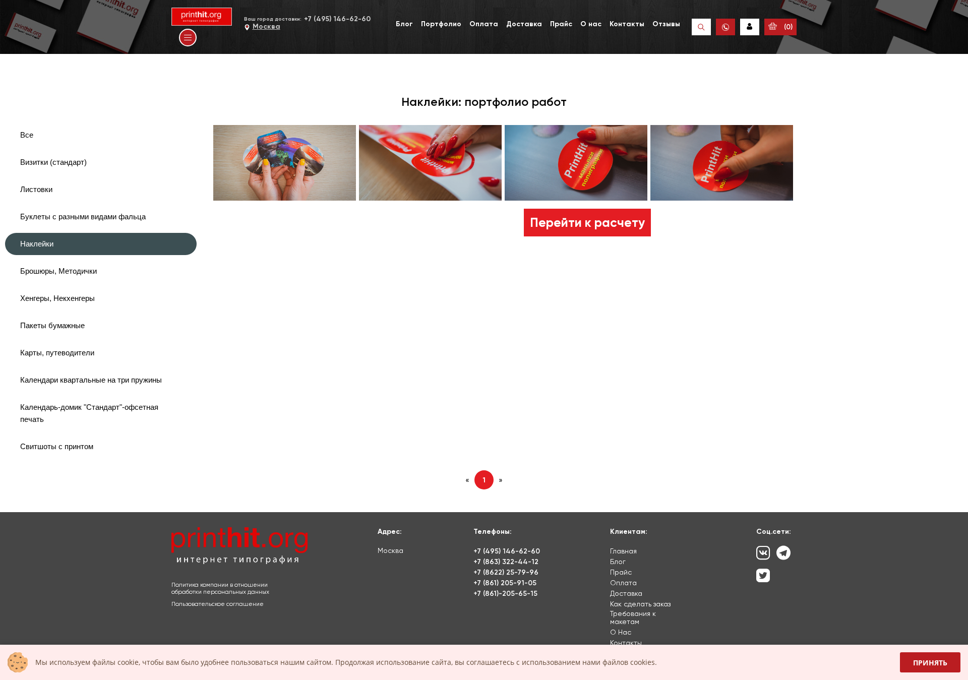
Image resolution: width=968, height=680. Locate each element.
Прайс (561, 24)
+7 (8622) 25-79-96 (505, 572)
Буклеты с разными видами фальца (83, 216)
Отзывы (666, 24)
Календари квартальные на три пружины (91, 380)
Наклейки (36, 243)
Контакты (627, 24)
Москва (266, 26)
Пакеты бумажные (52, 325)
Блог (404, 24)
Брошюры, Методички (58, 271)
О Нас (620, 632)
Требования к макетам (633, 617)
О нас (590, 24)
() (787, 27)
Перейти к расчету (587, 222)
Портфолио (441, 24)
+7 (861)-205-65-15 (505, 593)
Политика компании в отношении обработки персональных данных (220, 588)
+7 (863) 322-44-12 (505, 562)
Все (26, 135)
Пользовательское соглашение (217, 603)
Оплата (483, 24)
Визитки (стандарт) (53, 162)
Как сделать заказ (640, 604)
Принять (930, 662)
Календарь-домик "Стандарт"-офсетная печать (89, 413)
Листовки (36, 189)
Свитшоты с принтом (56, 446)
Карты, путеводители (57, 352)
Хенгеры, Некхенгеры (57, 298)
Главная (623, 551)
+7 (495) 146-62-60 (337, 19)
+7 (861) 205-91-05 (504, 583)
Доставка (524, 24)
